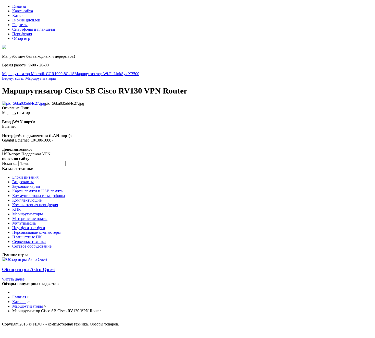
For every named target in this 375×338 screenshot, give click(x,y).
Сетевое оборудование (32, 246)
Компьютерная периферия (35, 205)
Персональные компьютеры (36, 232)
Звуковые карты (26, 186)
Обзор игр (21, 38)
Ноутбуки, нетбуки (28, 228)
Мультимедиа (24, 223)
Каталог (19, 15)
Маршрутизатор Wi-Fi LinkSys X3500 (106, 74)
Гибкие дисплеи (26, 20)
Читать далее (13, 279)
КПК (16, 209)
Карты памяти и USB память (37, 191)
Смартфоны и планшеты (33, 29)
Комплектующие (27, 200)
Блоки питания (25, 177)
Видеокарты (23, 182)
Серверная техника (29, 241)
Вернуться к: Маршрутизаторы (29, 78)
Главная (19, 6)
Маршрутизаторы (27, 214)
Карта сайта (22, 11)
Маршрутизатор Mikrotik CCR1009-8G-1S (38, 74)
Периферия (22, 34)
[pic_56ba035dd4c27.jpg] (23, 103)
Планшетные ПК (27, 237)
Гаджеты (20, 24)
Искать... (9, 163)
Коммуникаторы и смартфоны (38, 195)
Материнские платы (29, 218)
